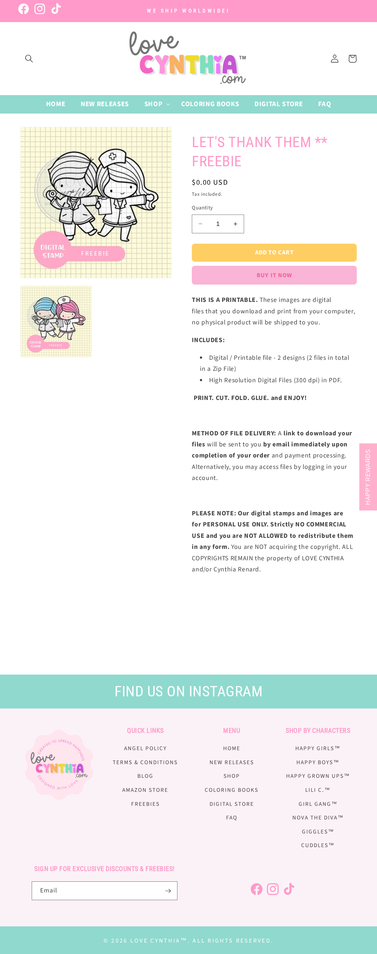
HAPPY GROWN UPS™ (318, 776)
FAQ (231, 818)
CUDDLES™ (318, 845)
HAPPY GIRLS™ (318, 748)
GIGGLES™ (318, 832)
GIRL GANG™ (318, 804)
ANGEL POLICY (145, 748)
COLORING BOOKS (231, 790)
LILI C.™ (318, 790)
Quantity (202, 208)
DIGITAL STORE (231, 804)
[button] (29, 58)
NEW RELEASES (231, 762)
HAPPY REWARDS (368, 477)
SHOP (231, 776)
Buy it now (274, 275)
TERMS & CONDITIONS (145, 762)
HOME (231, 748)
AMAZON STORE (145, 790)
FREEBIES (145, 804)
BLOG (145, 776)
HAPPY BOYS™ (317, 762)
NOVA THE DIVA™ (318, 818)
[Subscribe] (168, 891)
